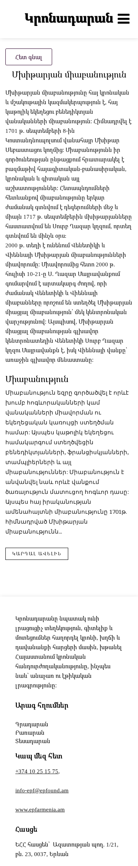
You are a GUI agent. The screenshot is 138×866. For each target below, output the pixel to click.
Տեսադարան (32, 741)
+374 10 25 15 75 (36, 771)
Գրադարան (31, 724)
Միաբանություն (37, 378)
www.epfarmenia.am (40, 809)
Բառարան (29, 732)
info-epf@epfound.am (42, 790)
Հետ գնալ (28, 57)
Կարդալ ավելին (36, 553)
